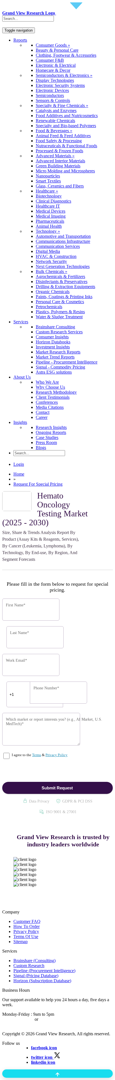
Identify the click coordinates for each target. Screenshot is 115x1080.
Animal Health (49, 226)
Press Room (46, 442)
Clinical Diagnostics (53, 201)
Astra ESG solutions (54, 372)
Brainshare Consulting (55, 326)
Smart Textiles (48, 181)
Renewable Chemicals (55, 120)
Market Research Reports (58, 352)
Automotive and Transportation (63, 236)
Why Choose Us (50, 387)
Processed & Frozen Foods (59, 150)
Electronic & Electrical (56, 65)
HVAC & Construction (56, 256)
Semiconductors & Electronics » (64, 75)
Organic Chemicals (53, 291)
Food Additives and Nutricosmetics (67, 115)
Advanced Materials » (55, 155)
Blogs (41, 447)
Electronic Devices (52, 90)
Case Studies (47, 437)
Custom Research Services (59, 331)
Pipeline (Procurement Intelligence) (44, 970)
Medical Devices (50, 211)
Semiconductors (50, 95)
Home (18, 474)
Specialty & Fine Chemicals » (62, 105)
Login (18, 464)
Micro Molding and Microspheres (65, 170)
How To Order (26, 926)
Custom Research (28, 965)
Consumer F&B (50, 60)
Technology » (48, 231)
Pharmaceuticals (50, 221)
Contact (42, 412)
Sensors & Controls (53, 100)
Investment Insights (53, 347)
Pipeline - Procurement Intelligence (66, 362)
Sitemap (20, 941)
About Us (22, 377)
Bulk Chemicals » (51, 271)
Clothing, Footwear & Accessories (66, 55)
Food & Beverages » (54, 130)
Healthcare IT (48, 206)
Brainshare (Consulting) (34, 960)
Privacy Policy (56, 755)
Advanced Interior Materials (60, 160)
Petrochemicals (49, 306)
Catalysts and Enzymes (56, 110)
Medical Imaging (51, 216)
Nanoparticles (48, 176)
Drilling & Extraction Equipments (65, 286)
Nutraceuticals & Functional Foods (66, 145)
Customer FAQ (26, 921)
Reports (20, 40)
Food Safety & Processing (59, 140)
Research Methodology (56, 392)
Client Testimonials (53, 397)
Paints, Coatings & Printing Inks (64, 296)
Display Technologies (55, 80)
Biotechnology (49, 196)
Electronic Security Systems (60, 85)
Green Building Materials (58, 165)
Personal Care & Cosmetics (60, 301)
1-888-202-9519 (53, 1019)
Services (20, 321)
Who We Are (47, 382)
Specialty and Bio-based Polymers (66, 125)
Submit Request (57, 787)
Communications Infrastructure (63, 241)
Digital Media (48, 251)
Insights (20, 422)
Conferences (47, 402)
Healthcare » (47, 191)
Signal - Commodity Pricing (60, 367)
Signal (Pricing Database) (35, 975)
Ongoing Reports (51, 432)
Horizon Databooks (53, 342)
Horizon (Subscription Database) (42, 980)
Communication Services (58, 246)
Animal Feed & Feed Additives (63, 135)
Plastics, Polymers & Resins (60, 311)
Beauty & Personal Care (57, 50)
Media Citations (50, 407)
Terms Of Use (25, 936)
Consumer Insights (52, 336)
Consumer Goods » (53, 45)
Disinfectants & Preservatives (61, 281)
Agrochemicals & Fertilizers (60, 276)
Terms (36, 755)
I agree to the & (39, 755)
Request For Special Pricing (38, 484)
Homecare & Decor (53, 70)
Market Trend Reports (55, 357)
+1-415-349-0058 (17, 1019)
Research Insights (51, 427)
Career (41, 417)
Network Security (51, 261)
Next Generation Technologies (63, 266)
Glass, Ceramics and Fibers (60, 186)
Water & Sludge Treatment (59, 316)
